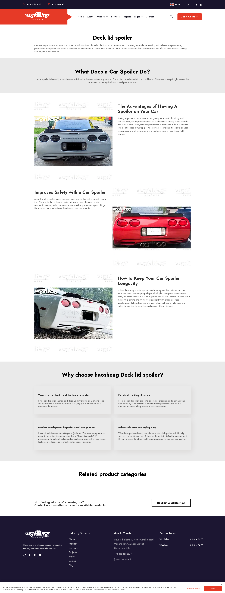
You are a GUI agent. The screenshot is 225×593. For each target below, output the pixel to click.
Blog (71, 565)
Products (101, 16)
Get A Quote (188, 16)
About (90, 16)
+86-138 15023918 (34, 4)
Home (81, 16)
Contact (150, 16)
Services (115, 16)
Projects (127, 16)
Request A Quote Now (171, 503)
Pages (137, 16)
